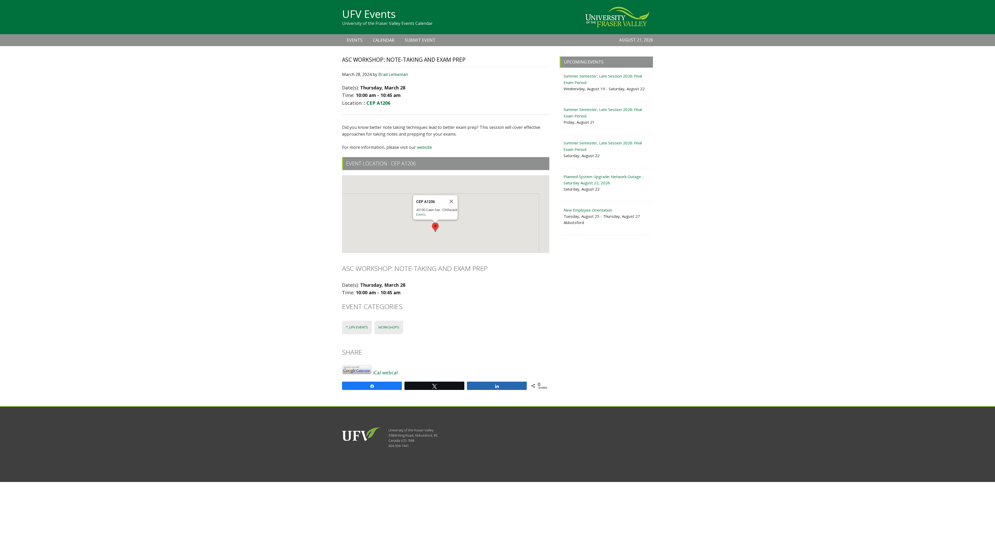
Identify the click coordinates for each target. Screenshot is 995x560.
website (424, 147)
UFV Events (369, 14)
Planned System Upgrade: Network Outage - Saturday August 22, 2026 (604, 179)
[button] (435, 227)
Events (421, 214)
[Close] (451, 201)
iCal (377, 372)
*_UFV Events (357, 327)
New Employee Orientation (588, 210)
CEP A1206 (378, 103)
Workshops (388, 327)
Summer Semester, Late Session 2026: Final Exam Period (603, 79)
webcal (390, 372)
